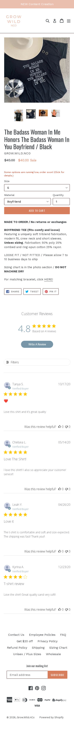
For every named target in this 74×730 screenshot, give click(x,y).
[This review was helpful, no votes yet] (59, 427)
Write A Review (37, 344)
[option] (18, 115)
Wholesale (53, 654)
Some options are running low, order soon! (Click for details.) (34, 175)
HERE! (48, 279)
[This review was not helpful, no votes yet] (66, 427)
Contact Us (16, 634)
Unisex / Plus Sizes (27, 654)
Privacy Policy (47, 641)
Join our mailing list (37, 665)
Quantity (58, 195)
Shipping (38, 647)
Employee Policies (42, 634)
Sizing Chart (58, 647)
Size (6, 181)
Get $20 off (25, 641)
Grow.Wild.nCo (26, 717)
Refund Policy (17, 647)
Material (9, 195)
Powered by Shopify (51, 717)
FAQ (63, 634)
